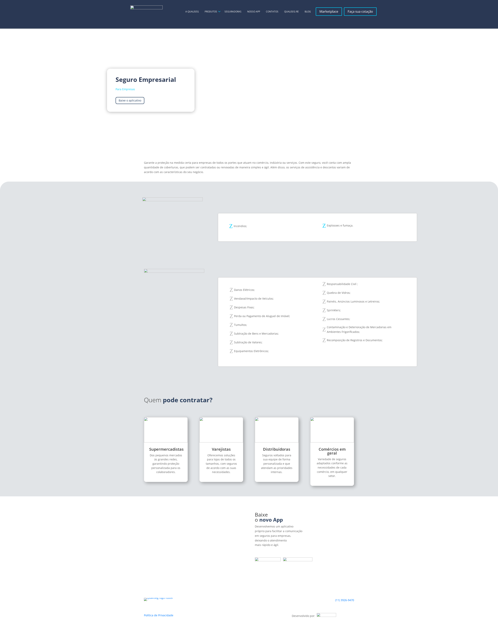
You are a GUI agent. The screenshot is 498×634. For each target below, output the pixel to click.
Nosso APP (253, 11)
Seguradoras (232, 11)
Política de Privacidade (158, 615)
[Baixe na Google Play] (297, 560)
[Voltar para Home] (146, 11)
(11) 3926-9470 (344, 600)
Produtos (211, 11)
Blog (308, 11)
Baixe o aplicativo (130, 100)
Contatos (272, 11)
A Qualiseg (192, 11)
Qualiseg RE (291, 11)
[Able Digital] (326, 616)
